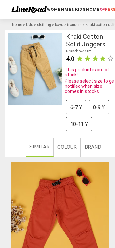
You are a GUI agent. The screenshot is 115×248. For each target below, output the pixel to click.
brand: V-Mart (78, 51)
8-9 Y (99, 107)
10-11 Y (79, 124)
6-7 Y (76, 107)
